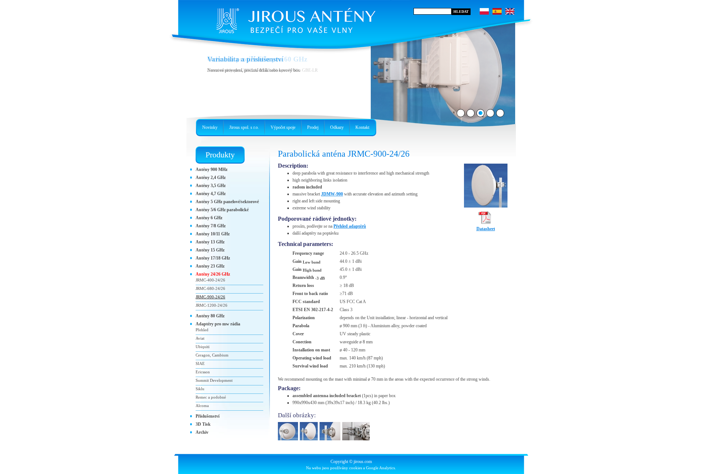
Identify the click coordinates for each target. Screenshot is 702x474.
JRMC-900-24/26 (210, 297)
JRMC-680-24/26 (210, 288)
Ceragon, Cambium (212, 355)
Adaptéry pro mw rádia (218, 324)
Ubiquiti (203, 346)
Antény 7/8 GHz (211, 226)
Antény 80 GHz (210, 316)
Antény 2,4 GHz (211, 177)
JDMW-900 (332, 194)
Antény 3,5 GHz (211, 185)
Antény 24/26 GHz (213, 274)
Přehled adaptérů (349, 226)
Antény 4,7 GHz (211, 193)
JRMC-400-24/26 (210, 280)
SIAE (200, 363)
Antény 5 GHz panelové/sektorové (227, 201)
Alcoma (202, 405)
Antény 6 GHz (209, 218)
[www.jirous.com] (294, 18)
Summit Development (214, 380)
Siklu (200, 389)
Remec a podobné (211, 397)
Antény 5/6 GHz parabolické (222, 210)
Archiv (202, 432)
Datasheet (485, 228)
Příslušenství (207, 416)
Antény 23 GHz (210, 266)
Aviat (200, 338)
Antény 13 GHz (210, 242)
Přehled (202, 330)
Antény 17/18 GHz (213, 258)
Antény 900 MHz (211, 169)
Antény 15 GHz (210, 250)
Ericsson (203, 372)
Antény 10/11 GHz (213, 234)
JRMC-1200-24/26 (211, 305)
